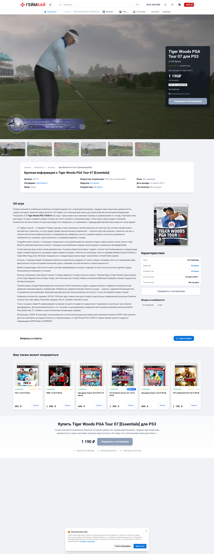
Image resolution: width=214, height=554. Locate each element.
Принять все (140, 546)
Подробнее (91, 541)
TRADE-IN (189, 5)
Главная (27, 167)
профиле (83, 541)
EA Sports (94, 183)
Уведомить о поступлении (188, 101)
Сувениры (166, 12)
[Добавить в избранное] (38, 364)
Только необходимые (123, 546)
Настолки (155, 12)
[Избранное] (172, 4)
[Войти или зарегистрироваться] (165, 4)
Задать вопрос (185, 338)
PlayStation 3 (39, 167)
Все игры (68, 12)
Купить (36, 405)
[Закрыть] (146, 530)
